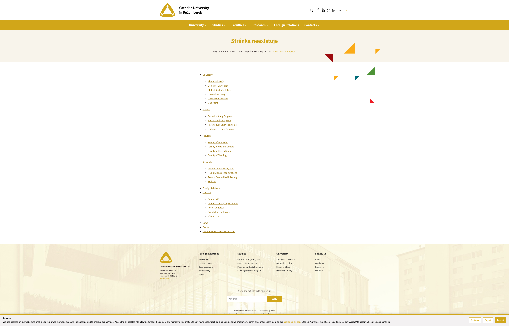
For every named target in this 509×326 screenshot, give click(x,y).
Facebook (319, 263)
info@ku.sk (164, 278)
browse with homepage (283, 51)
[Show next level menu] (205, 25)
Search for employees (219, 211)
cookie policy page (293, 321)
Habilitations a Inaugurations (222, 172)
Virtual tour (213, 216)
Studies (217, 25)
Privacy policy (264, 311)
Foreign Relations (286, 25)
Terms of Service (275, 314)
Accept (500, 320)
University (196, 25)
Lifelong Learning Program (221, 129)
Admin (273, 311)
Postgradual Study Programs (222, 124)
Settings (475, 320)
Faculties (237, 25)
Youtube (319, 270)
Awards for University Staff (221, 168)
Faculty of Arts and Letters (221, 146)
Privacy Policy (260, 314)
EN (346, 10)
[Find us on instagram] (328, 10)
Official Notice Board (218, 98)
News (205, 222)
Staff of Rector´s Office (219, 89)
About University (216, 81)
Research (259, 25)
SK (340, 10)
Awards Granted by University (222, 177)
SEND (274, 298)
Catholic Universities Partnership (219, 231)
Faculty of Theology (217, 155)
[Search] (311, 10)
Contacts (310, 25)
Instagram (319, 267)
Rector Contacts (216, 207)
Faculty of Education (218, 142)
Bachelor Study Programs (220, 116)
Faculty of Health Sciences (221, 150)
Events (206, 227)
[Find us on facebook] (318, 10)
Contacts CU (214, 199)
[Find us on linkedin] (334, 10)
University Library (216, 94)
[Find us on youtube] (323, 10)
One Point (213, 102)
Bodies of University (218, 85)
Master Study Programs (219, 120)
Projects (212, 181)
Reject (488, 320)
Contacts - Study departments (223, 203)
